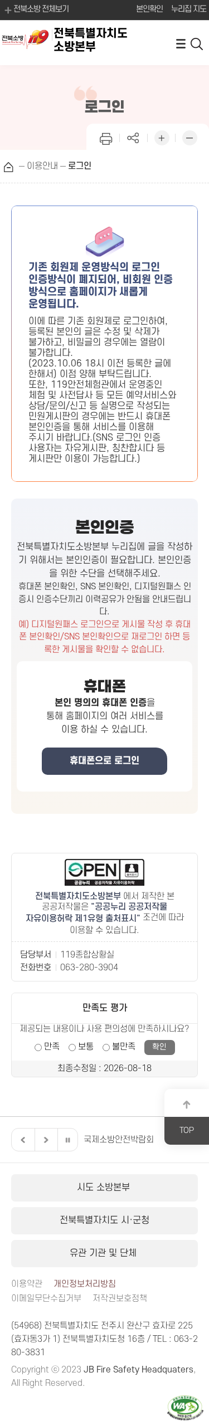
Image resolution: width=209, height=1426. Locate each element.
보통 (86, 1047)
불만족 (123, 1047)
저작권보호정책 (120, 1298)
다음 (45, 1140)
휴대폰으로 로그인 (104, 761)
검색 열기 (197, 43)
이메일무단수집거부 (46, 1298)
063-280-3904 (89, 968)
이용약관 (26, 1284)
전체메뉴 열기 (180, 43)
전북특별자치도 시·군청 (104, 1220)
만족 (52, 1047)
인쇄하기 (106, 136)
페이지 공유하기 (134, 136)
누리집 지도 (188, 9)
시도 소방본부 (105, 1188)
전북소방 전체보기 (41, 9)
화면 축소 (189, 136)
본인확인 (149, 9)
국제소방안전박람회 (119, 1140)
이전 (22, 1140)
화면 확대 (162, 136)
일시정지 (67, 1140)
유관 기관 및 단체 (104, 1253)
